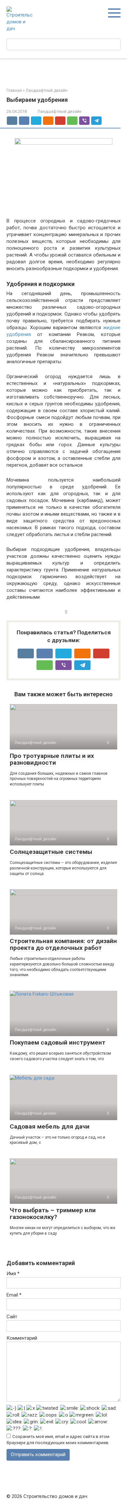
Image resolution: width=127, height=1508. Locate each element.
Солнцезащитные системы (51, 852)
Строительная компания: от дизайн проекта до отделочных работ (63, 944)
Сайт (12, 1317)
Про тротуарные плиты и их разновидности (52, 759)
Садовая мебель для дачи (50, 1126)
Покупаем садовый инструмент (58, 1042)
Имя (13, 1273)
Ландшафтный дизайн (59, 111)
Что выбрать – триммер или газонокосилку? (53, 1213)
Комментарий (22, 1338)
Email (14, 1295)
